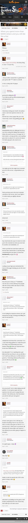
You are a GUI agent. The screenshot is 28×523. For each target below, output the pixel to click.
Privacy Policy (25, 521)
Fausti (8, 43)
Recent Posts (11, 20)
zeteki (8, 462)
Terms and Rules (18, 521)
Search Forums (4, 20)
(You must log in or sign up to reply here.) (18, 508)
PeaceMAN (5, 222)
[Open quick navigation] (26, 28)
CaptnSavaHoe (11, 125)
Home (4, 17)
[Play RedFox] (14, 2)
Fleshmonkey (10, 73)
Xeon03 (4, 52)
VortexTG (9, 179)
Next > (6, 39)
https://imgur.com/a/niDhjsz (9, 62)
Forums (16, 17)
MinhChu (9, 90)
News (10, 17)
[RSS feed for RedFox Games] (26, 519)
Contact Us (20, 518)
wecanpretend (11, 261)
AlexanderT (10, 106)
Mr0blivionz (10, 277)
